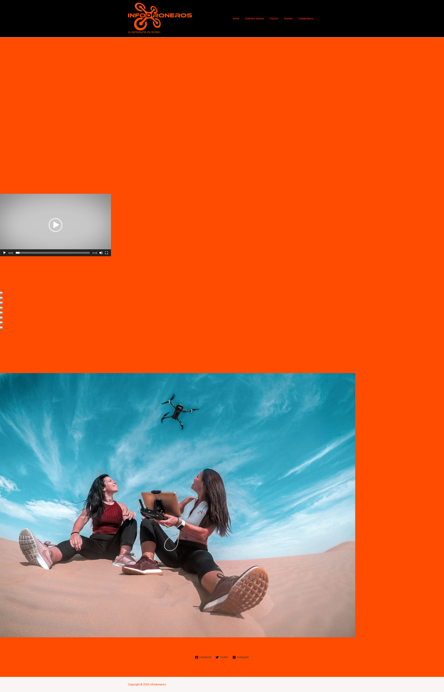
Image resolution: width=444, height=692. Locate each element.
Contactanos (305, 18)
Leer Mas (6, 108)
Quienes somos (254, 18)
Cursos (274, 18)
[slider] (53, 253)
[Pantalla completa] (106, 253)
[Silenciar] (101, 253)
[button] (55, 225)
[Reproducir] (4, 253)
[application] (55, 225)
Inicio (236, 18)
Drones (288, 18)
